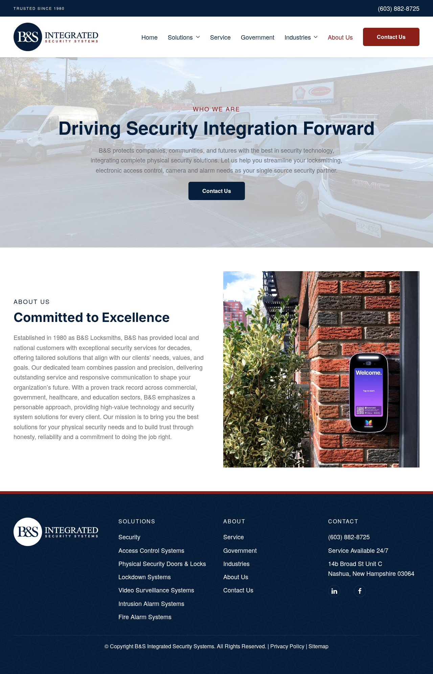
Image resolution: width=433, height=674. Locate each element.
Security (129, 536)
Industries (236, 563)
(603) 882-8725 (398, 8)
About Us (340, 36)
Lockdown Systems (144, 576)
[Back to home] (56, 37)
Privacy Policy (287, 646)
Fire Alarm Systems (145, 616)
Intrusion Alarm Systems (151, 603)
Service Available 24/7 (358, 550)
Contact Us (391, 37)
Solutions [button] (180, 36)
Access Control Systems (151, 550)
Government (257, 36)
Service (220, 36)
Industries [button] (297, 36)
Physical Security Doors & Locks (162, 563)
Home (149, 36)
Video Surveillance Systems (156, 589)
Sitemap (318, 646)
